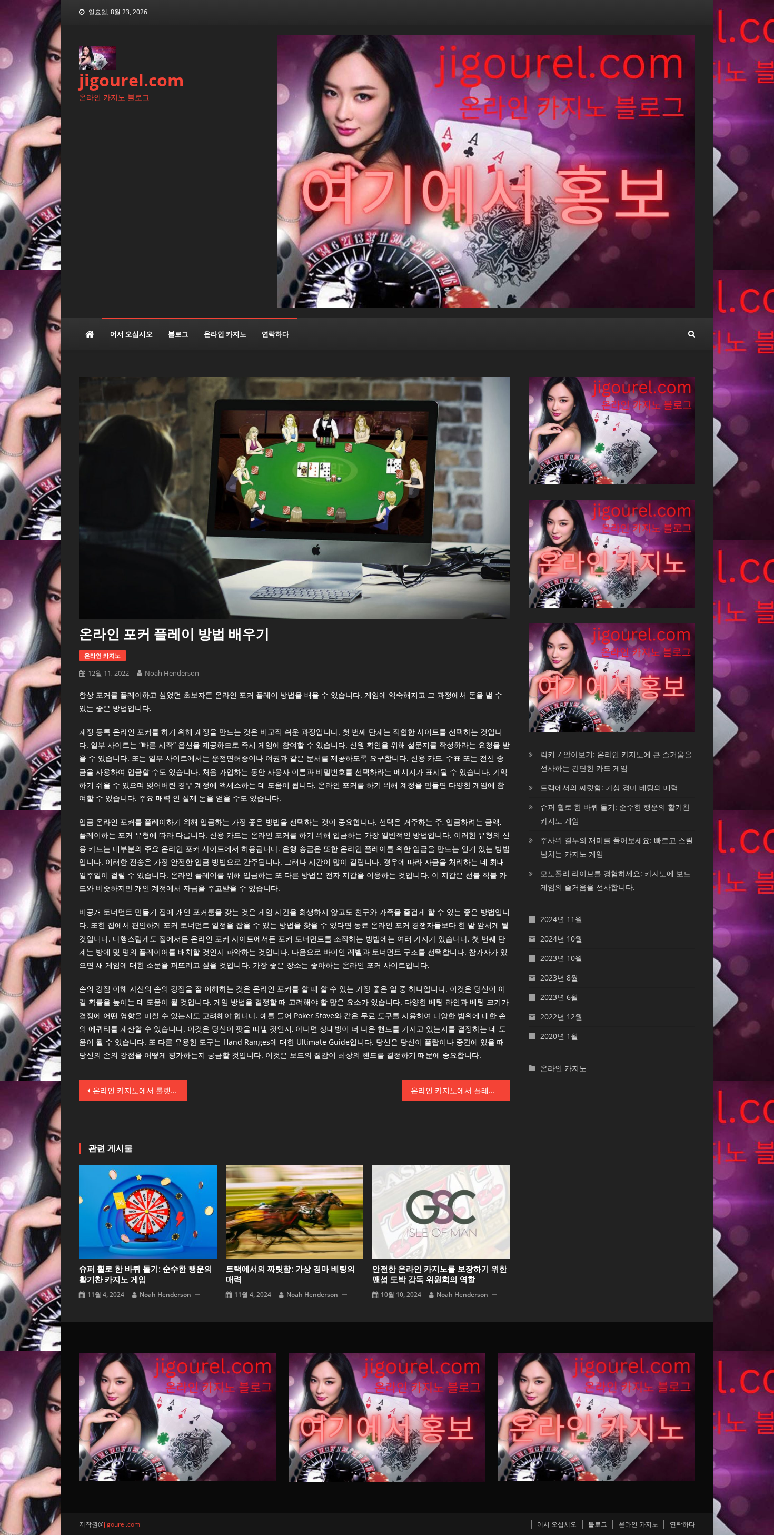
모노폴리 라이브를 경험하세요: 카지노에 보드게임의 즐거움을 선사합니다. (615, 880)
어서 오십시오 (131, 334)
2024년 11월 (561, 919)
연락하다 (275, 334)
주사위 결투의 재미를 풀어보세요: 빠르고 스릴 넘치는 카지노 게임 (616, 847)
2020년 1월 (559, 1036)
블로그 (178, 334)
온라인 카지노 (225, 334)
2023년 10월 (561, 958)
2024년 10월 (561, 939)
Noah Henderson (172, 673)
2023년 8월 (559, 978)
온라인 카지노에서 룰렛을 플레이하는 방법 (140, 1090)
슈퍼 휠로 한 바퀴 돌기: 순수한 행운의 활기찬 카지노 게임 (145, 1274)
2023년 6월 (559, 997)
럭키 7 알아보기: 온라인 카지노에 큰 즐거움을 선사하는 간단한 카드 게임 (616, 761)
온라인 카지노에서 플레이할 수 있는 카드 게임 (460, 1090)
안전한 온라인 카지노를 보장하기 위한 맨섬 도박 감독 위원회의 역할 (439, 1274)
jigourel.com (131, 79)
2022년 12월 (561, 1017)
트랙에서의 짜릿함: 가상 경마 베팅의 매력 (290, 1274)
